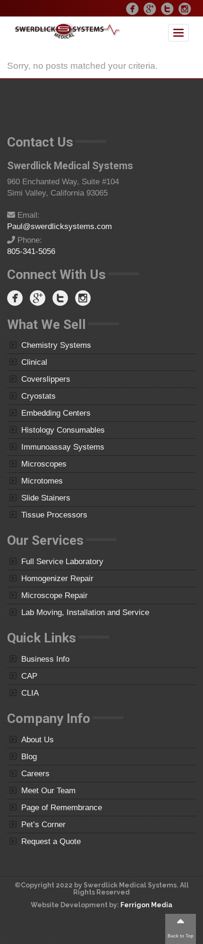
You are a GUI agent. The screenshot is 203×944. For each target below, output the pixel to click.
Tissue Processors (54, 514)
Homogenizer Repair (57, 578)
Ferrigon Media (146, 905)
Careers (35, 773)
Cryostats (38, 396)
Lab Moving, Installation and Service (85, 612)
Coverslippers (45, 379)
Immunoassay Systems (62, 447)
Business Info (45, 659)
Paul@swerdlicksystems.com (59, 226)
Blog (29, 756)
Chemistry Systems (56, 345)
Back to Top (181, 935)
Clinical (34, 362)
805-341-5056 (31, 251)
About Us (37, 739)
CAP (29, 676)
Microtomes (42, 480)
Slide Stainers (45, 497)
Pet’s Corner (43, 824)
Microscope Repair (54, 595)
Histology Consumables (63, 430)
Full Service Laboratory (62, 561)
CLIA (30, 693)
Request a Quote (51, 841)
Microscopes (44, 464)
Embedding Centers (56, 413)
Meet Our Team (48, 790)
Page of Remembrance (61, 807)
